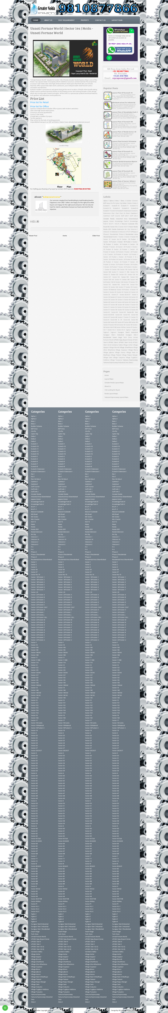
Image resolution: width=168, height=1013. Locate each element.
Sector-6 (128, 310)
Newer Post (33, 236)
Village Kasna (120, 352)
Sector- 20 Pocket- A (125, 247)
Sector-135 (125, 277)
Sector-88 (127, 322)
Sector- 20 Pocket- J (110, 257)
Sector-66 (134, 315)
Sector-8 (106, 320)
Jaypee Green (108, 221)
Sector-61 (106, 312)
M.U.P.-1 (111, 224)
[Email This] (31, 221)
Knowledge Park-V (37, 504)
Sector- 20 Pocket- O (38, 625)
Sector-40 (127, 300)
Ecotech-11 (124, 206)
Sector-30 (106, 297)
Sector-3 (135, 295)
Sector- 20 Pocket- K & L (128, 257)
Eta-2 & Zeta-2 (125, 213)
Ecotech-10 (115, 206)
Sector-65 (126, 315)
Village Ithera (133, 350)
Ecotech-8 (114, 211)
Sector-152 (107, 285)
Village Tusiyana (116, 360)
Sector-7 (120, 317)
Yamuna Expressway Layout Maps (116, 397)
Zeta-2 (131, 362)
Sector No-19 (116, 239)
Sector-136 (134, 277)
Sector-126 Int (133, 274)
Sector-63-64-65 (108, 315)
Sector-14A (119, 282)
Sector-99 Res (121, 327)
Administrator (51, 196)
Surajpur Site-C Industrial (113, 335)
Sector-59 (121, 310)
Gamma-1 (134, 213)
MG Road (34, 514)
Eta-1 (113, 213)
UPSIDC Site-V (113, 342)
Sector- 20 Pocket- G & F (39, 607)
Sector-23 (127, 292)
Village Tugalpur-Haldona (40, 989)
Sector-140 (125, 279)
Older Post (96, 236)
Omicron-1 (134, 229)
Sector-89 (134, 322)
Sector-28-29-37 (125, 295)
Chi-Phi (112, 203)
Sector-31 (113, 297)
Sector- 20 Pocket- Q (38, 630)
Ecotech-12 (134, 206)
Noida (136, 227)
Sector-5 (128, 305)
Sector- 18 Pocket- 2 (110, 242)
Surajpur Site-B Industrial (128, 332)
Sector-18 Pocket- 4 (124, 290)
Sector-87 (120, 322)
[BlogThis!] (33, 221)
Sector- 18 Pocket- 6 (121, 244)
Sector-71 (127, 317)
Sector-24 (134, 292)
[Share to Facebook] (38, 221)
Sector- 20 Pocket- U (125, 267)
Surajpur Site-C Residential (40, 929)
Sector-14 (118, 279)
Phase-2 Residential (110, 234)
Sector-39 (114, 300)
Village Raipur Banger (130, 355)
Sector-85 (113, 322)
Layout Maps (109, 379)
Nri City (127, 229)
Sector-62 (114, 312)
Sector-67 (106, 317)
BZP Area (106, 203)
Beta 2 (123, 201)
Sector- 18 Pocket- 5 (38, 585)
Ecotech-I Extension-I (38, 471)
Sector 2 (122, 237)
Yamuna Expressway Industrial (114, 362)
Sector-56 (134, 307)
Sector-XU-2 (112, 330)
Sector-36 (106, 300)
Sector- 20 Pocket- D (38, 602)
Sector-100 (115, 269)
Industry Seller (35, 1010)
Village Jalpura (108, 352)
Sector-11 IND (124, 272)
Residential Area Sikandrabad (41, 559)
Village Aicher (128, 345)
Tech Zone (127, 337)
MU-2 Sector (119, 227)
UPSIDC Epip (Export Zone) (123, 340)
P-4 (130, 232)
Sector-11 (115, 272)
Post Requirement (66, 20)
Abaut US (48, 20)
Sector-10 (108, 269)
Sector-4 (120, 300)
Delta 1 (125, 203)
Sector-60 (134, 310)
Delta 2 (130, 203)
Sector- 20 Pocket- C (121, 249)
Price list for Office (39, 106)
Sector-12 (106, 274)
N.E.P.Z (126, 227)
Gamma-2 (106, 216)
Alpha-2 (112, 201)
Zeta (126, 362)
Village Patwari (116, 355)
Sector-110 (134, 272)
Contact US (100, 20)
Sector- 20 (113, 247)
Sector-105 (123, 269)
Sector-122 (114, 274)
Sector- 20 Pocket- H (115, 254)
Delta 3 (135, 203)
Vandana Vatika (117, 345)
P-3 (128, 232)
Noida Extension (118, 229)
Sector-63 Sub (132, 312)
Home (35, 20)
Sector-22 (120, 292)
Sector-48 (114, 305)
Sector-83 (134, 320)
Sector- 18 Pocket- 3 (125, 242)
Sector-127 (107, 277)
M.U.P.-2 (118, 224)
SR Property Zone (124, 1010)
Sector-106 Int (133, 269)
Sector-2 (106, 292)
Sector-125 (123, 274)
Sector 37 (107, 239)
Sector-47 (106, 305)
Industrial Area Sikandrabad (127, 219)
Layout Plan (117, 20)
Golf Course (115, 216)
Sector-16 (106, 287)
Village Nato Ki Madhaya (39, 977)
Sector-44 (120, 302)
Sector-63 (122, 312)
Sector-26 (106, 295)
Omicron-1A (107, 232)
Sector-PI (129, 327)
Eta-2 (117, 213)
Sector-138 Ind (108, 279)
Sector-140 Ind (36, 693)
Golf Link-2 (134, 216)
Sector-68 (114, 317)
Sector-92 (122, 325)
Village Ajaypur (36, 957)
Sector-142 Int (110, 282)
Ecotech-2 (116, 208)
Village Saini (107, 357)
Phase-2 (135, 232)
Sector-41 (134, 300)
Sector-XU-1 (35, 906)
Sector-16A (114, 287)
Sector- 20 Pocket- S (38, 635)
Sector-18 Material (109, 290)
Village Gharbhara (126, 347)
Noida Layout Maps (111, 394)
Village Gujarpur (121, 350)
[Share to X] (36, 221)
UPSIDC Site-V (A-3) (37, 949)
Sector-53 (120, 307)
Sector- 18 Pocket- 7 (38, 590)
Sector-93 (129, 325)
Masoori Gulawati (128, 224)
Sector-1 (34, 642)
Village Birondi (114, 347)
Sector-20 (113, 292)
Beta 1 (117, 201)
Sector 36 (134, 237)
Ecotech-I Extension (124, 211)
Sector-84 (106, 322)
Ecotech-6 (134, 208)
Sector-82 (126, 320)
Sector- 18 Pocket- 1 (130, 239)
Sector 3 (128, 237)
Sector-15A (134, 285)
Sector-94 (34, 896)
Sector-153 (116, 285)
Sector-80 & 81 (116, 320)
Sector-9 (106, 325)
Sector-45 (127, 302)
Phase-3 (122, 234)
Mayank (135, 1010)
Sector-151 (134, 282)
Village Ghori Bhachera (39, 964)
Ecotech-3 (125, 208)
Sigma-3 (106, 332)
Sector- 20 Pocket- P (121, 262)
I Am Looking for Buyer (112, 390)
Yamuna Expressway (130, 360)
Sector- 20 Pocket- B (38, 597)
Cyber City (118, 203)
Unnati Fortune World (38, 937)
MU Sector (111, 227)
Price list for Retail (39, 102)
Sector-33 (120, 297)
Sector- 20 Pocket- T (111, 267)
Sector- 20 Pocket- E (118, 252)
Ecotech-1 (106, 206)
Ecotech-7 (106, 211)
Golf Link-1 (125, 216)
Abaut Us (108, 386)
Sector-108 (107, 272)
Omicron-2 (115, 232)
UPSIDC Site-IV (36, 942)
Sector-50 (134, 305)
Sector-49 (121, 305)
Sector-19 (134, 290)
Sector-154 (125, 285)
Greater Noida (108, 219)
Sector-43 (113, 302)
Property (85, 20)
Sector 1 (116, 237)
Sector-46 (134, 302)
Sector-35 (134, 297)
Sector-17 (122, 287)
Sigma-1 (128, 330)
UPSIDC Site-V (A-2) (125, 342)
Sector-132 (116, 277)
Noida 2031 (107, 229)
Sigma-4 (113, 332)
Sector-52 (113, 307)
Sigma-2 (135, 330)
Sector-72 (134, 317)
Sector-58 (114, 310)
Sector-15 (127, 282)
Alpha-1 (106, 201)
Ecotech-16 (107, 208)
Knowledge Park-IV (122, 221)
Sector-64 (118, 315)
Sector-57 (106, 310)
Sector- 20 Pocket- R (118, 264)
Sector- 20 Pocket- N (125, 259)
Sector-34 (127, 297)
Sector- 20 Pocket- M (110, 259)
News (131, 227)
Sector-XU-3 (121, 330)
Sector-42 (106, 302)
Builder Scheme (132, 201)
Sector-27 (115, 295)
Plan (68, 186)
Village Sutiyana (119, 357)
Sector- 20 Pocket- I (131, 254)
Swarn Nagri (117, 337)
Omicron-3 (122, 232)
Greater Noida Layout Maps (114, 383)
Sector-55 (127, 307)
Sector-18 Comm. (132, 287)
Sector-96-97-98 (110, 327)
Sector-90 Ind (114, 325)
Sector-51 (106, 307)
